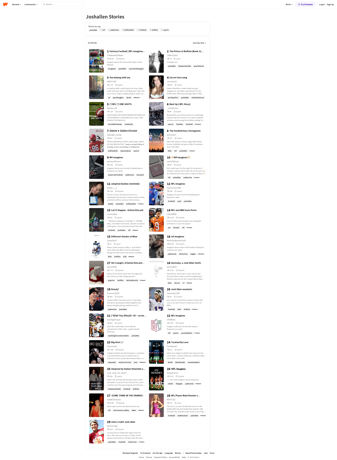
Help (184, 457)
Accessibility (174, 457)
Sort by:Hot (198, 43)
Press (212, 453)
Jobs (206, 453)
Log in (322, 4)
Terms (141, 457)
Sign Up (330, 4)
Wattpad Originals (130, 453)
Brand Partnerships (194, 453)
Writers (178, 453)
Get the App (157, 453)
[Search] (44, 4)
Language (169, 453)
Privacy (149, 457)
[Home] (5, 4)
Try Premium (307, 4)
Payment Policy (160, 457)
